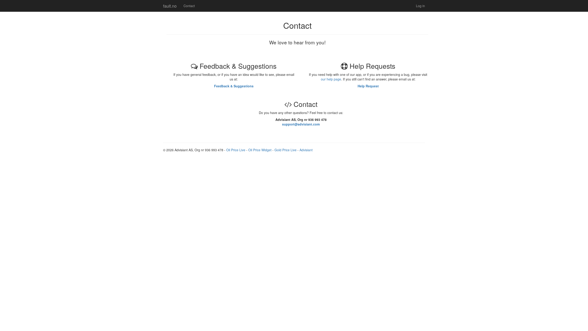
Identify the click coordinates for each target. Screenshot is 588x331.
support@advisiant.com (301, 124)
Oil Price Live (235, 150)
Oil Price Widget (259, 150)
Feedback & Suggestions (234, 86)
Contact (189, 5)
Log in (420, 5)
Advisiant (306, 150)
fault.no (170, 6)
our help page (331, 79)
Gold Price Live (285, 150)
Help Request (368, 86)
